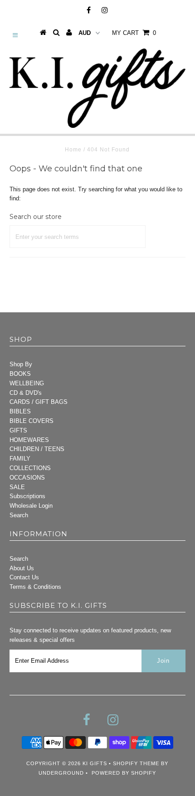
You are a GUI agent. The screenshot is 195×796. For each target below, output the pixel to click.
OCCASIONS (27, 477)
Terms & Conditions (35, 586)
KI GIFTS (95, 763)
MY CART (134, 32)
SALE (17, 487)
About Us (22, 568)
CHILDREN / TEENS (37, 449)
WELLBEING (27, 383)
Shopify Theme (136, 763)
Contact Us (24, 577)
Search (19, 515)
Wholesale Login (31, 505)
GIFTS (18, 430)
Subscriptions (27, 496)
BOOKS (20, 373)
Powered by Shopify (124, 773)
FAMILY (20, 458)
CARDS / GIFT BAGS (39, 401)
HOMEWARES (29, 440)
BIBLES (20, 411)
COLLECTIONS (30, 468)
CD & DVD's (26, 392)
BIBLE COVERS (32, 420)
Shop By (21, 364)
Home (73, 149)
